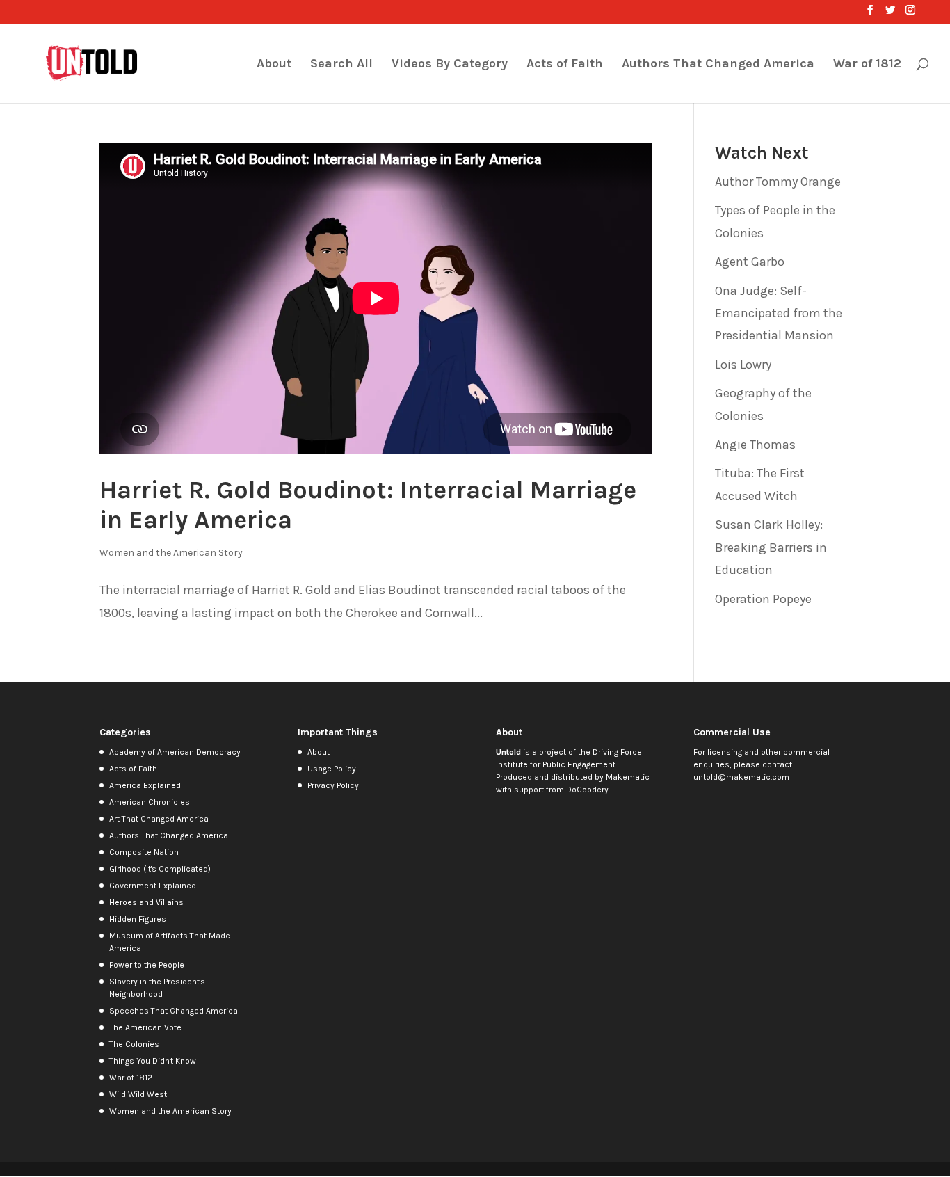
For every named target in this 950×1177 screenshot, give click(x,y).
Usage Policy (331, 769)
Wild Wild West (138, 1094)
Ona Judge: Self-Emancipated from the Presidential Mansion (778, 313)
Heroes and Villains (146, 902)
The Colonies (134, 1044)
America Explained (145, 785)
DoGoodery (587, 789)
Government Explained (152, 885)
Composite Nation (144, 852)
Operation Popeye (763, 599)
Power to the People (146, 965)
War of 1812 (867, 64)
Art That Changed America (159, 819)
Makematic (628, 777)
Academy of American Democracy (175, 752)
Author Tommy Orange (778, 181)
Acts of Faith (564, 64)
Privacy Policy (333, 785)
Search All (341, 64)
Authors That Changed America (718, 64)
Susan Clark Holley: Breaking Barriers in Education (771, 547)
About (274, 64)
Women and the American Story (171, 553)
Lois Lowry (743, 364)
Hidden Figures (137, 919)
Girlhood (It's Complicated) (160, 869)
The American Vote (145, 1027)
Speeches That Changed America (173, 1011)
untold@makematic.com (741, 777)
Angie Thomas (755, 444)
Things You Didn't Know (152, 1061)
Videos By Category (450, 64)
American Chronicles (149, 802)
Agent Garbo (749, 261)
